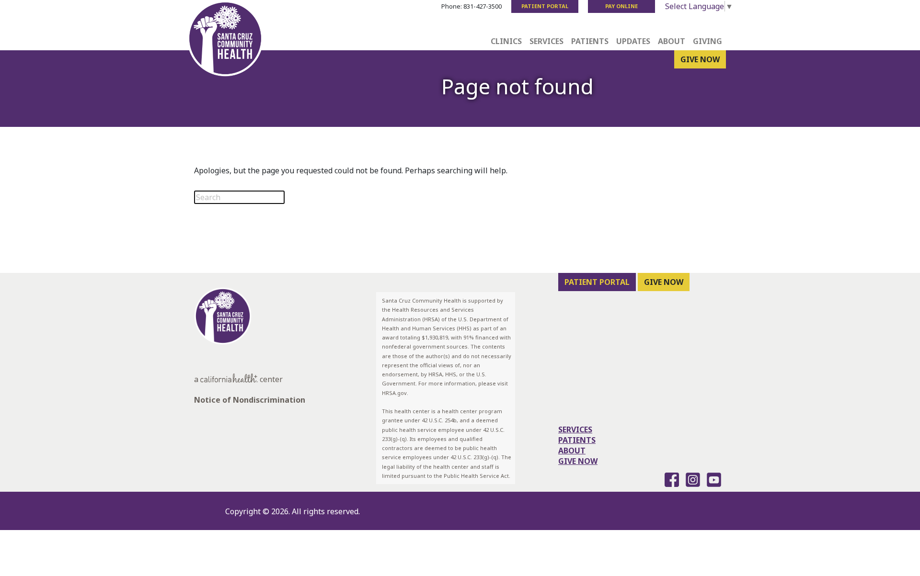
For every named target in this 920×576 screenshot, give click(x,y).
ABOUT (572, 450)
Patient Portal (544, 6)
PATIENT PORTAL (597, 282)
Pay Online (621, 6)
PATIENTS (577, 440)
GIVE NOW (700, 59)
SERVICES (575, 429)
